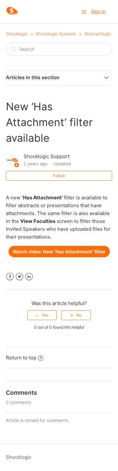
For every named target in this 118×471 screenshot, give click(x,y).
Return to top (21, 357)
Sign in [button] (98, 11)
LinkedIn (29, 277)
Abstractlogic (97, 33)
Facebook (10, 277)
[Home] (12, 15)
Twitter (19, 277)
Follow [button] (59, 175)
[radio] (42, 315)
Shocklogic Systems (56, 33)
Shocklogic (17, 33)
